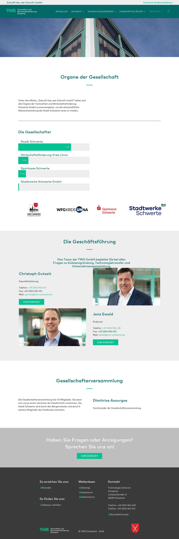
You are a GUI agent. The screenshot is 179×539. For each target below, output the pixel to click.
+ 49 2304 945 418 (111, 328)
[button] (168, 11)
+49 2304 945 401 (37, 287)
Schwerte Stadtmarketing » (158, 2)
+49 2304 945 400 (126, 505)
